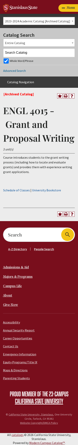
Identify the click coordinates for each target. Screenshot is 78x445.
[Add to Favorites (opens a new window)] (59, 96)
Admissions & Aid (16, 267)
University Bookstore (46, 190)
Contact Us (10, 346)
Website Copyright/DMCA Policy (39, 423)
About (7, 296)
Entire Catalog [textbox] (15, 43)
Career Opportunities (17, 338)
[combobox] (39, 21)
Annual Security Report (19, 330)
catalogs (18, 435)
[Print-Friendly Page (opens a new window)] (65, 96)
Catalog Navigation (20, 82)
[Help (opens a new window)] (71, 96)
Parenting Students (16, 378)
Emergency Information (19, 354)
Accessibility (11, 322)
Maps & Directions (15, 370)
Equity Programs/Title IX (20, 362)
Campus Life (12, 286)
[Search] (70, 52)
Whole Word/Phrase (21, 61)
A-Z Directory (17, 249)
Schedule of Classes (16, 190)
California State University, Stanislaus (31, 414)
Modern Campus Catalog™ (47, 443)
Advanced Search (14, 71)
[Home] (20, 8)
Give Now (10, 305)
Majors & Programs (18, 277)
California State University (39, 400)
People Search (44, 249)
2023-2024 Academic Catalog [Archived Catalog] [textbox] (37, 21)
